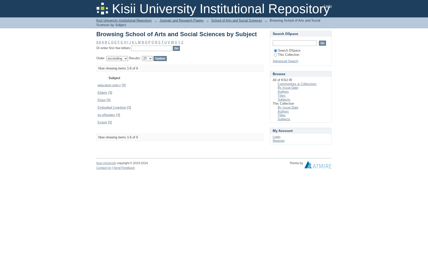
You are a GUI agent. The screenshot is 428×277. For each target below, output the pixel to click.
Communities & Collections (297, 84)
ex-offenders (106, 115)
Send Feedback (124, 168)
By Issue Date (288, 88)
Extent (102, 122)
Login (328, 6)
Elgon (102, 100)
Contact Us (103, 168)
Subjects (284, 99)
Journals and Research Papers (182, 20)
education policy (109, 85)
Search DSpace (289, 50)
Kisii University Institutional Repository (124, 20)
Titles (282, 95)
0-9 (98, 42)
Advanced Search (285, 61)
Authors (283, 91)
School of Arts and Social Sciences (236, 20)
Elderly (102, 92)
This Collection (288, 55)
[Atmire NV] (318, 166)
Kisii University (106, 163)
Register (279, 141)
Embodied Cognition (112, 107)
